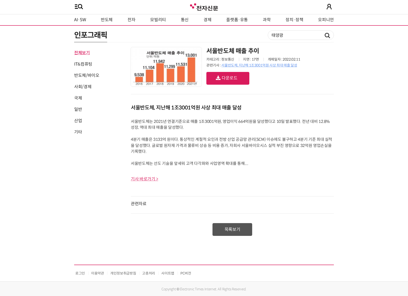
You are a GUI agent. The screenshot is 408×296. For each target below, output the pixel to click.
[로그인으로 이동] (329, 6)
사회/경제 (82, 86)
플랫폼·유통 (237, 19)
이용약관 (97, 273)
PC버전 (185, 273)
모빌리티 (158, 19)
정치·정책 (294, 19)
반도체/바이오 (86, 75)
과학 (267, 19)
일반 (78, 109)
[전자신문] (204, 6)
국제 (78, 98)
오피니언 (326, 19)
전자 (131, 19)
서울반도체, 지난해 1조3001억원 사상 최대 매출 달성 (259, 65)
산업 (78, 120)
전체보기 (82, 52)
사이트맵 (167, 273)
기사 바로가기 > (144, 179)
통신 (185, 19)
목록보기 (232, 229)
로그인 (80, 273)
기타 (78, 132)
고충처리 (148, 273)
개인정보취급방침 (123, 273)
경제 (207, 19)
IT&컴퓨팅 (83, 64)
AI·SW (80, 19)
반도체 (107, 19)
